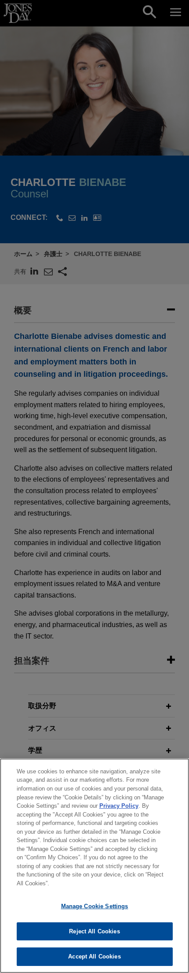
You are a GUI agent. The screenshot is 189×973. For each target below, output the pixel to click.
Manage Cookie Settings (94, 906)
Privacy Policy (118, 805)
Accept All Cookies (94, 956)
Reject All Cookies (94, 931)
